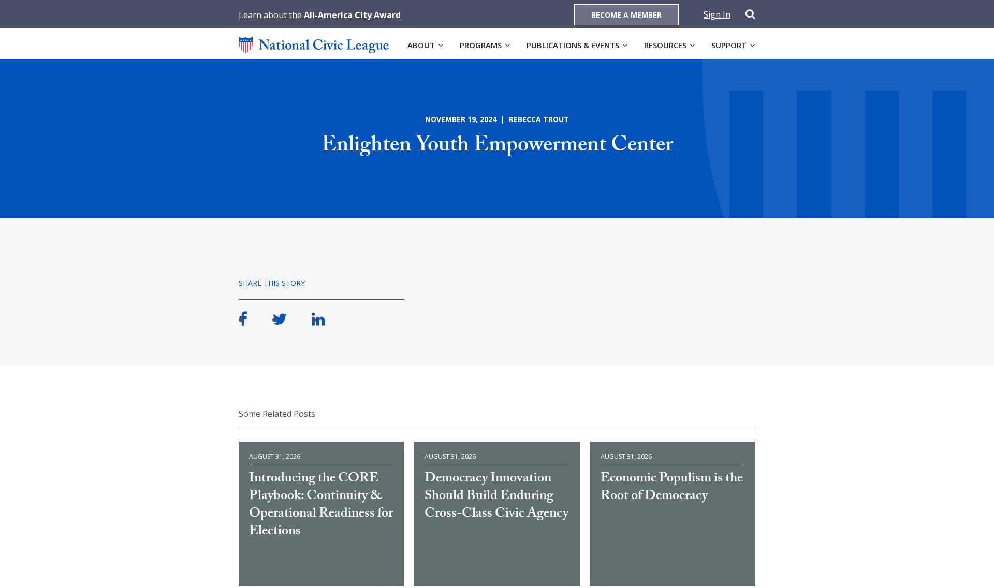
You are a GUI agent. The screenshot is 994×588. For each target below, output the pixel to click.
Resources (665, 45)
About (421, 45)
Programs (481, 45)
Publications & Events (573, 45)
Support (729, 45)
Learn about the (320, 15)
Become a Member (626, 15)
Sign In (717, 14)
